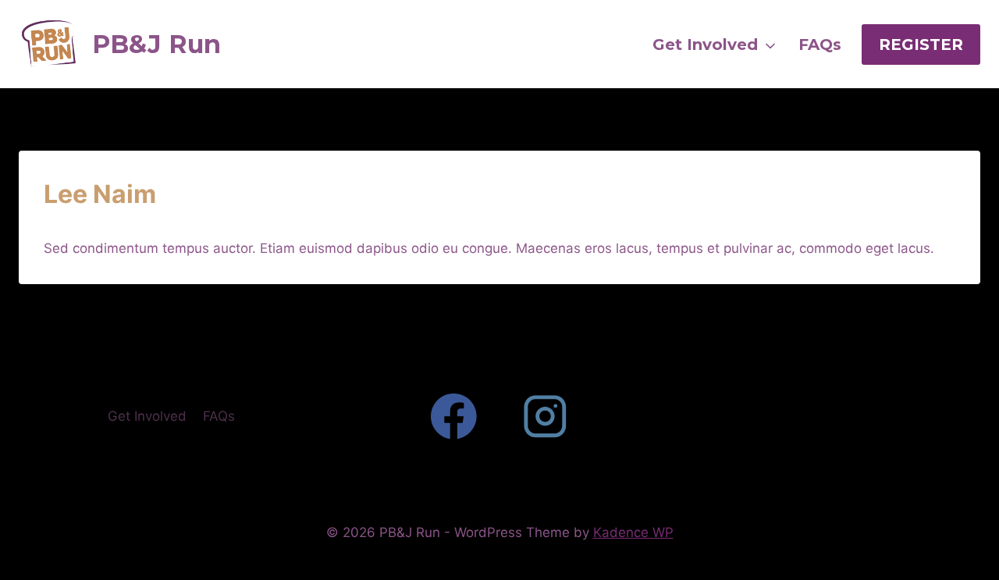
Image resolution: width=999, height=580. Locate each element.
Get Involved (147, 416)
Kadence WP (633, 532)
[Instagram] (545, 416)
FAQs (219, 416)
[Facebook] (454, 416)
